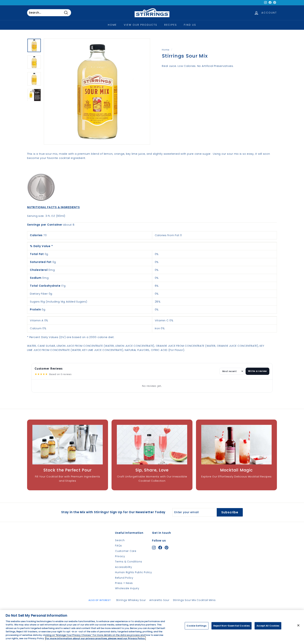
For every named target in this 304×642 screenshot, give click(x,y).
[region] (152, 626)
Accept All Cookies (267, 625)
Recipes (170, 25)
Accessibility (123, 567)
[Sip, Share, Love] (152, 444)
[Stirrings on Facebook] (160, 547)
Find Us (190, 25)
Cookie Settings (197, 625)
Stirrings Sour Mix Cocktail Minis (194, 600)
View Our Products (140, 25)
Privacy (120, 556)
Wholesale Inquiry (127, 588)
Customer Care (125, 551)
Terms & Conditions (128, 561)
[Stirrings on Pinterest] (166, 547)
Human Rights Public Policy (133, 572)
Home (112, 25)
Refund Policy (124, 578)
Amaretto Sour (159, 600)
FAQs (118, 545)
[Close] (298, 625)
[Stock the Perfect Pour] (67, 444)
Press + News (124, 583)
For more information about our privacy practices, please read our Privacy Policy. (95, 638)
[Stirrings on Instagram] (154, 547)
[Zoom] (97, 91)
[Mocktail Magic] (236, 444)
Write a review (257, 371)
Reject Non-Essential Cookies (231, 625)
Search (120, 540)
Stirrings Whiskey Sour (131, 600)
